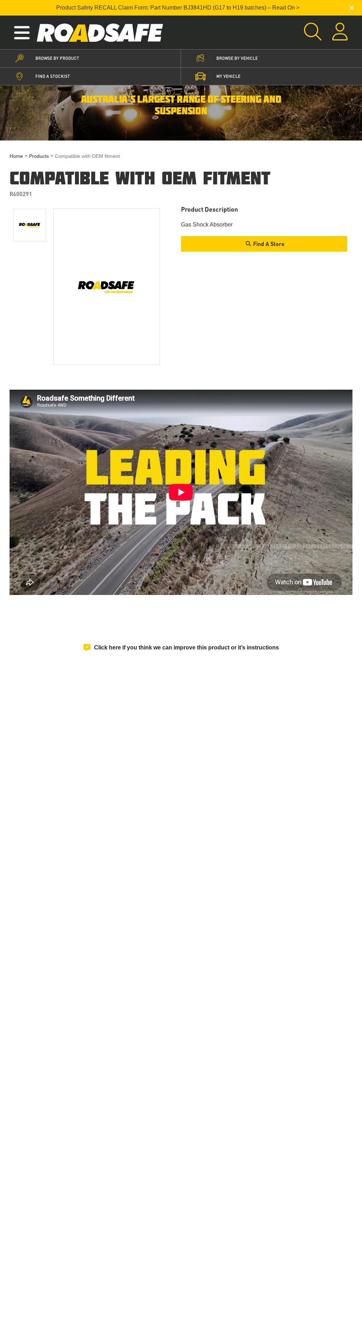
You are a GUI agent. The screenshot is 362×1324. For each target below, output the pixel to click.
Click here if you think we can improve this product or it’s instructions (186, 647)
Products (39, 156)
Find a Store (269, 243)
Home (16, 156)
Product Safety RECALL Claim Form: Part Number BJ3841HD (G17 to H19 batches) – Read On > (177, 8)
